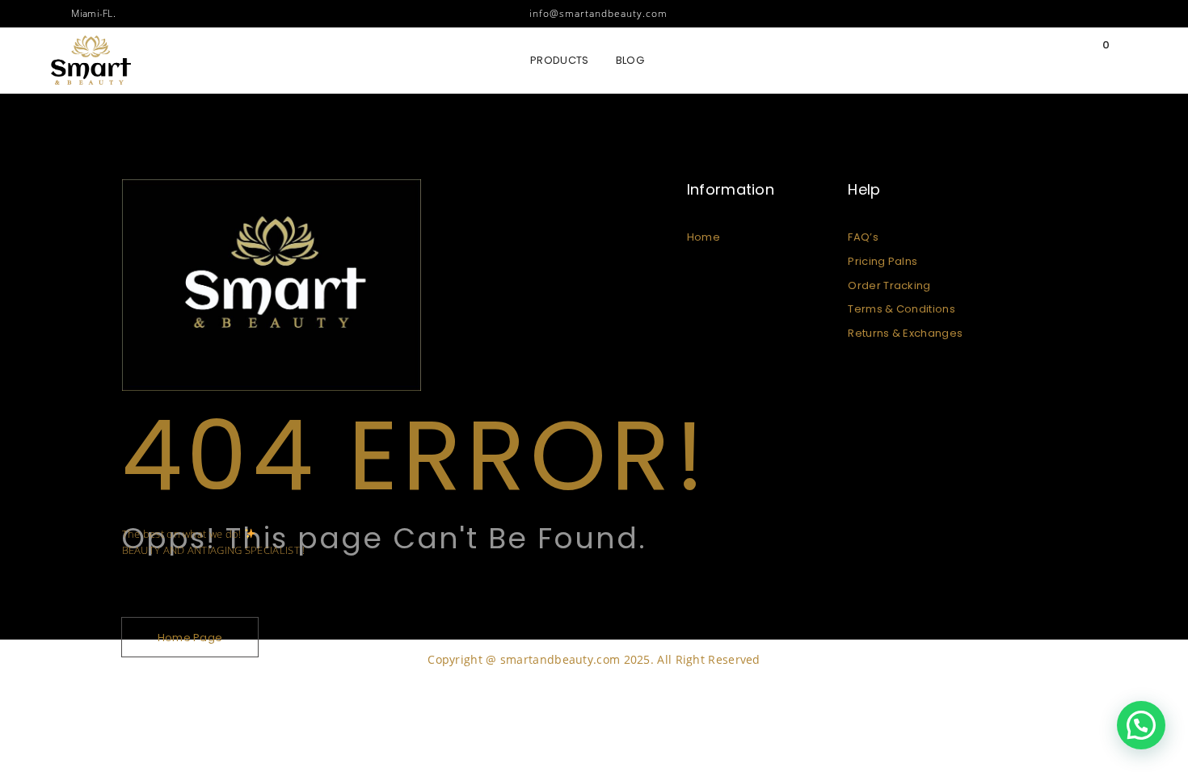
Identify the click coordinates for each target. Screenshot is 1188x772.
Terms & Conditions (901, 309)
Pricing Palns (882, 261)
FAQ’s (863, 237)
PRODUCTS (559, 60)
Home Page (190, 637)
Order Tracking (889, 285)
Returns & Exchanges (905, 333)
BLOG (630, 60)
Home (703, 237)
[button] (1141, 725)
